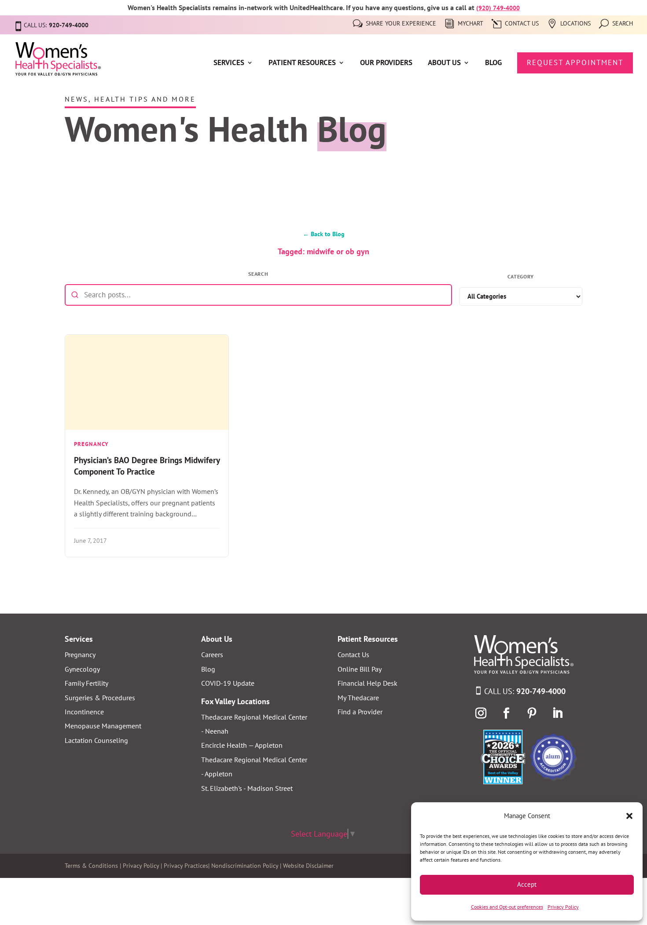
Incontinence (84, 711)
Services (228, 63)
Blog (493, 63)
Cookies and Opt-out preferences (507, 906)
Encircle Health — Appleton (242, 745)
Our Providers (386, 63)
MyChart (470, 23)
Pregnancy (80, 654)
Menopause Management (103, 725)
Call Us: (525, 691)
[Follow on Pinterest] (532, 713)
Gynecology (82, 669)
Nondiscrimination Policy (244, 866)
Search (622, 23)
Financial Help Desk (367, 683)
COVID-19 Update (227, 683)
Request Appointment (575, 62)
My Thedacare (358, 697)
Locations (575, 23)
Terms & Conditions (91, 866)
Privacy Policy (563, 906)
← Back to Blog (324, 234)
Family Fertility (86, 683)
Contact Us (522, 23)
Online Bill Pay (360, 669)
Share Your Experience (401, 23)
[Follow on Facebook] (506, 713)
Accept (527, 884)
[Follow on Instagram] (481, 713)
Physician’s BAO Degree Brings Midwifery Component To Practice (147, 465)
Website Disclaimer (308, 866)
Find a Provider (360, 711)
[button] (629, 816)
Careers (212, 654)
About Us (444, 63)
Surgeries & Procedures (100, 697)
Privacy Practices (186, 866)
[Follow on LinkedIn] (557, 713)
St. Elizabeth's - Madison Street (247, 788)
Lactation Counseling (96, 740)
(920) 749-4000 (498, 8)
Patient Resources (302, 63)
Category (520, 276)
